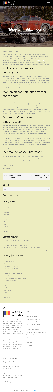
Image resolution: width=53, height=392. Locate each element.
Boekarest (6, 209)
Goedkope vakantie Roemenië (11, 268)
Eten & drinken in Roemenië (11, 275)
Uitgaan (6, 226)
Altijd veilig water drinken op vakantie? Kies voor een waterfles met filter (22, 247)
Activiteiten (7, 205)
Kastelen (6, 214)
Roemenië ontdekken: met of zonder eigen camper (16, 245)
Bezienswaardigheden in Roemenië (13, 273)
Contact (6, 285)
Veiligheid (6, 231)
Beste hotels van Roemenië (11, 266)
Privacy (6, 292)
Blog (5, 283)
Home (5, 259)
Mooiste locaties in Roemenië (11, 271)
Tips (5, 224)
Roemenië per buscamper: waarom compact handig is (17, 242)
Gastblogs (11, 165)
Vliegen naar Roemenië (10, 280)
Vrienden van (7, 297)
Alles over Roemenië (9, 261)
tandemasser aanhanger (40, 60)
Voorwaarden (7, 290)
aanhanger (8, 168)
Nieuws (6, 221)
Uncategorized (8, 229)
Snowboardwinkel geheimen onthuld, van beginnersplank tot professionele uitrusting (25, 250)
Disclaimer (7, 287)
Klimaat (6, 219)
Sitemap (6, 295)
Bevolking (6, 207)
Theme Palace (36, 390)
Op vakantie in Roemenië (10, 263)
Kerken (6, 217)
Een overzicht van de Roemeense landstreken (15, 278)
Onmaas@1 (7, 51)
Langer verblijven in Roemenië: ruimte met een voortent (18, 240)
